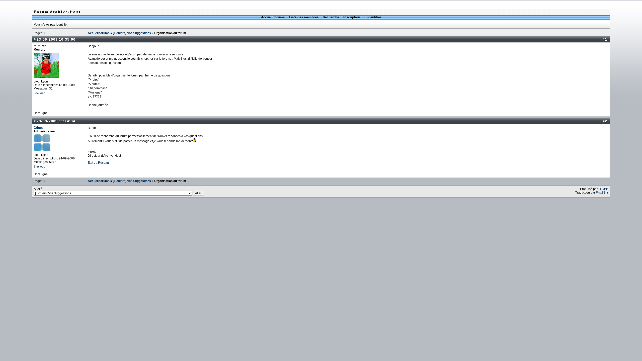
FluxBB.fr (602, 192)
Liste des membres (303, 17)
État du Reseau (98, 162)
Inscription (351, 17)
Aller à (38, 189)
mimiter (40, 46)
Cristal (39, 128)
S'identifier (372, 17)
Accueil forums (273, 17)
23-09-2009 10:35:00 (56, 39)
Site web (39, 93)
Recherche (331, 17)
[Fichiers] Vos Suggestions (132, 33)
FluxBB (603, 189)
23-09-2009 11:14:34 (56, 121)
